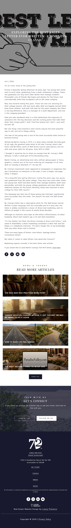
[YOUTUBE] (43, 499)
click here (56, 248)
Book (35, 486)
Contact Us (24, 418)
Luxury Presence (49, 509)
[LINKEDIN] (38, 499)
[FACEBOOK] (28, 499)
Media (35, 480)
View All (35, 377)
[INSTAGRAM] (33, 499)
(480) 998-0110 (35, 453)
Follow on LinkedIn (47, 418)
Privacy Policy (45, 519)
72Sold (35, 473)
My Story (35, 467)
